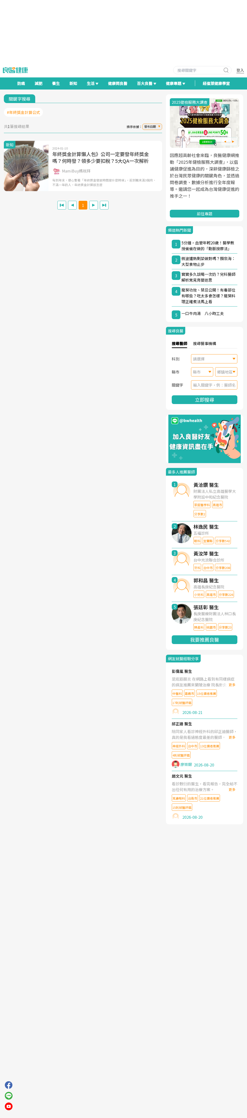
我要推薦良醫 (204, 639)
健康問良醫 (117, 83)
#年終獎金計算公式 (23, 112)
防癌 (21, 83)
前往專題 (204, 214)
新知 (73, 83)
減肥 (38, 83)
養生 (56, 83)
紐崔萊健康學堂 (216, 83)
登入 (240, 70)
